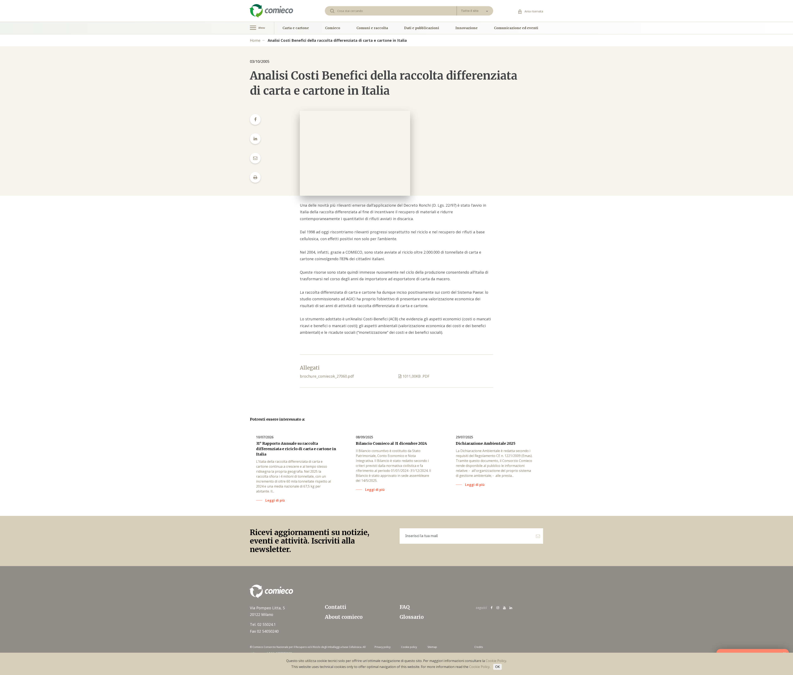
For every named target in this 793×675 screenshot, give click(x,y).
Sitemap (432, 647)
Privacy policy (383, 647)
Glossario (412, 617)
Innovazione (466, 28)
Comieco (332, 28)
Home (255, 40)
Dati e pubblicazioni (421, 28)
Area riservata (533, 11)
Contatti (335, 607)
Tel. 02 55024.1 (263, 624)
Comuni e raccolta (372, 28)
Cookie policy (409, 647)
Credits (478, 647)
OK (497, 666)
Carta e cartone (296, 28)
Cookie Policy (496, 660)
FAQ (405, 607)
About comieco (344, 617)
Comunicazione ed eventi (516, 28)
